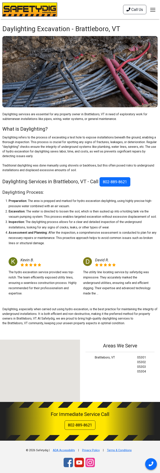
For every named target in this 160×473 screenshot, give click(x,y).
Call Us (136, 9)
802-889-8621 (115, 182)
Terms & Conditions (119, 450)
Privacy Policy (91, 450)
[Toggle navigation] (153, 9)
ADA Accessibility (64, 450)
